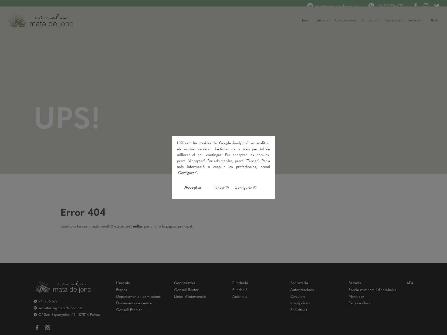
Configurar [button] (243, 188)
